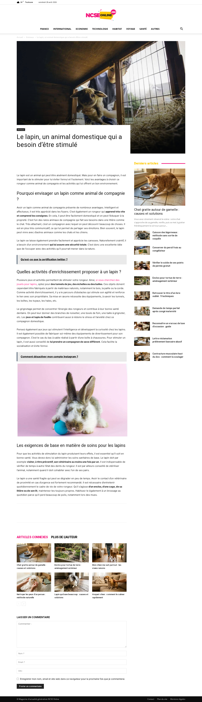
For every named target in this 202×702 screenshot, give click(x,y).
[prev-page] (19, 604)
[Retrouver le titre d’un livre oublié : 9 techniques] (142, 295)
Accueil (20, 37)
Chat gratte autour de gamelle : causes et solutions (156, 211)
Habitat (117, 28)
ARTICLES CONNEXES (32, 537)
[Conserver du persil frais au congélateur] (142, 250)
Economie (82, 28)
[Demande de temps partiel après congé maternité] (142, 311)
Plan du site (162, 699)
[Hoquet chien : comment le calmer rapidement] (109, 582)
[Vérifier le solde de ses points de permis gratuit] (142, 265)
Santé (143, 28)
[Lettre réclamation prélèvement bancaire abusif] (142, 341)
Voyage (130, 28)
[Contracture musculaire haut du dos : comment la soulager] (142, 356)
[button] (181, 29)
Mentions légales (177, 699)
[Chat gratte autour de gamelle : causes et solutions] (34, 552)
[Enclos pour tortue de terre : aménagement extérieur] (71, 552)
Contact (150, 699)
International (62, 28)
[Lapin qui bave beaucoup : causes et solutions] (71, 582)
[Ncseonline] (101, 15)
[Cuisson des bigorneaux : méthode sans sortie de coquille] (142, 235)
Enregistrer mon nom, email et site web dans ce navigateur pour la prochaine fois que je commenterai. (72, 679)
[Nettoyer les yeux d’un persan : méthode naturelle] (34, 582)
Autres (155, 28)
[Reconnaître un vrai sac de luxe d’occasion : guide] (142, 326)
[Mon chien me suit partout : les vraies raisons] (109, 552)
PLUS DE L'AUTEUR (64, 537)
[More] (136, 516)
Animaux (30, 37)
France (44, 28)
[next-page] (24, 604)
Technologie (100, 28)
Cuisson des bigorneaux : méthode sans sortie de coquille (165, 235)
